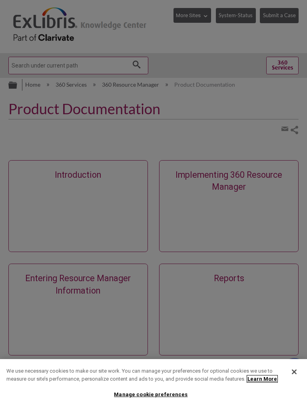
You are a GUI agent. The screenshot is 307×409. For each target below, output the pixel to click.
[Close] (294, 372)
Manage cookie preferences (150, 394)
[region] (153, 384)
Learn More (262, 379)
